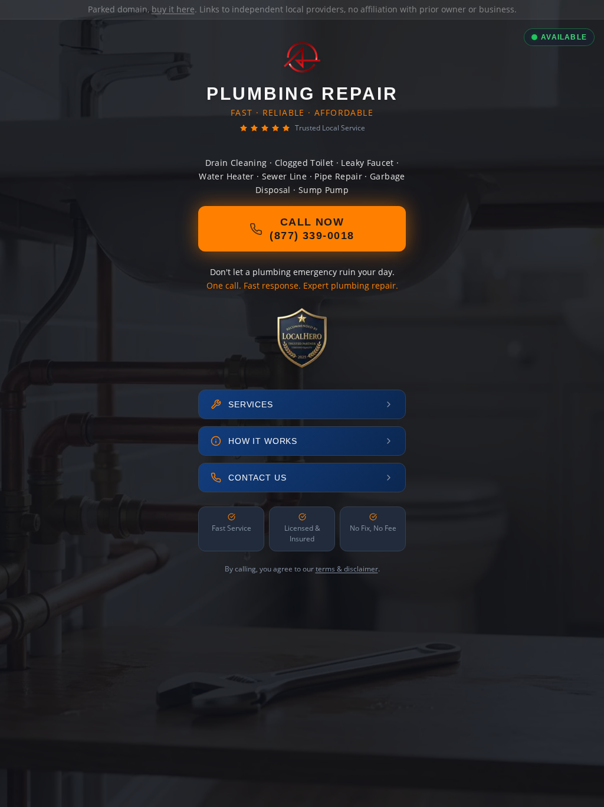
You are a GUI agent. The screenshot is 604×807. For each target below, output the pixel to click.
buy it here (173, 9)
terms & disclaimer (347, 569)
